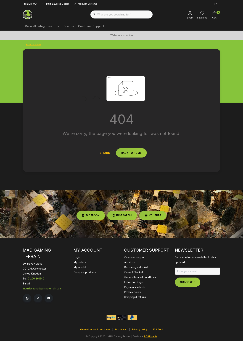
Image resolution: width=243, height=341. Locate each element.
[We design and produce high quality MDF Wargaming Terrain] (28, 14)
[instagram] (38, 298)
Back (106, 152)
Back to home (131, 152)
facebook (93, 215)
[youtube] (48, 298)
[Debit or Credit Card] (121, 317)
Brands (69, 26)
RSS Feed (158, 329)
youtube (155, 215)
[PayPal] (111, 317)
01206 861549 (36, 278)
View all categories (38, 26)
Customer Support (91, 26)
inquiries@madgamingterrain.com (42, 288)
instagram (124, 215)
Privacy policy (139, 329)
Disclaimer (121, 329)
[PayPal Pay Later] (132, 317)
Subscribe (187, 282)
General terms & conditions (95, 329)
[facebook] (27, 298)
